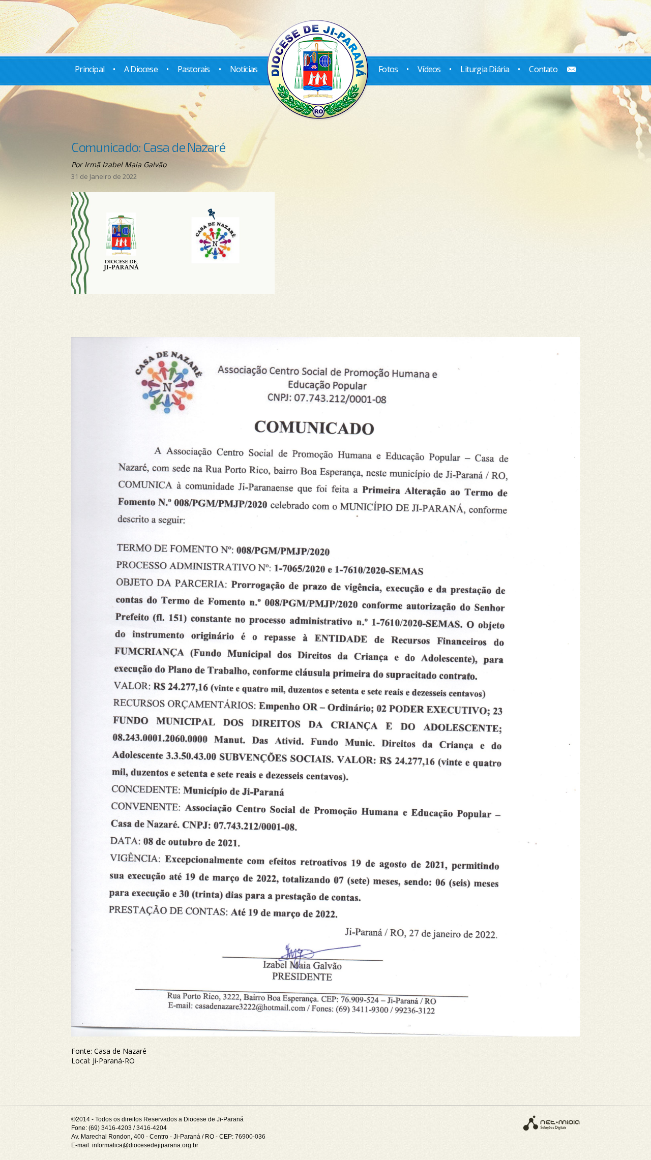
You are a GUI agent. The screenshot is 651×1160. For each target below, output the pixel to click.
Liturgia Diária (484, 69)
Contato (543, 69)
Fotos (388, 69)
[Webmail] (567, 69)
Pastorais (193, 69)
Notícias (244, 69)
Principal (89, 69)
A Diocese (141, 69)
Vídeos (429, 69)
